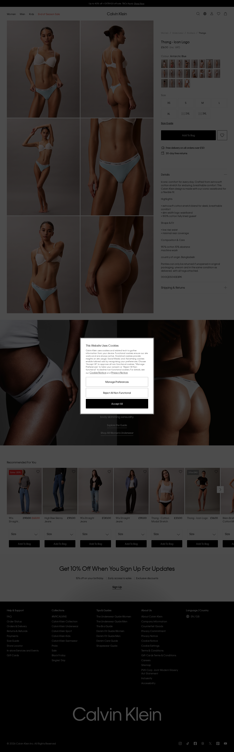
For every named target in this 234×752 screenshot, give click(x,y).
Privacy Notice (119, 372)
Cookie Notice (98, 372)
